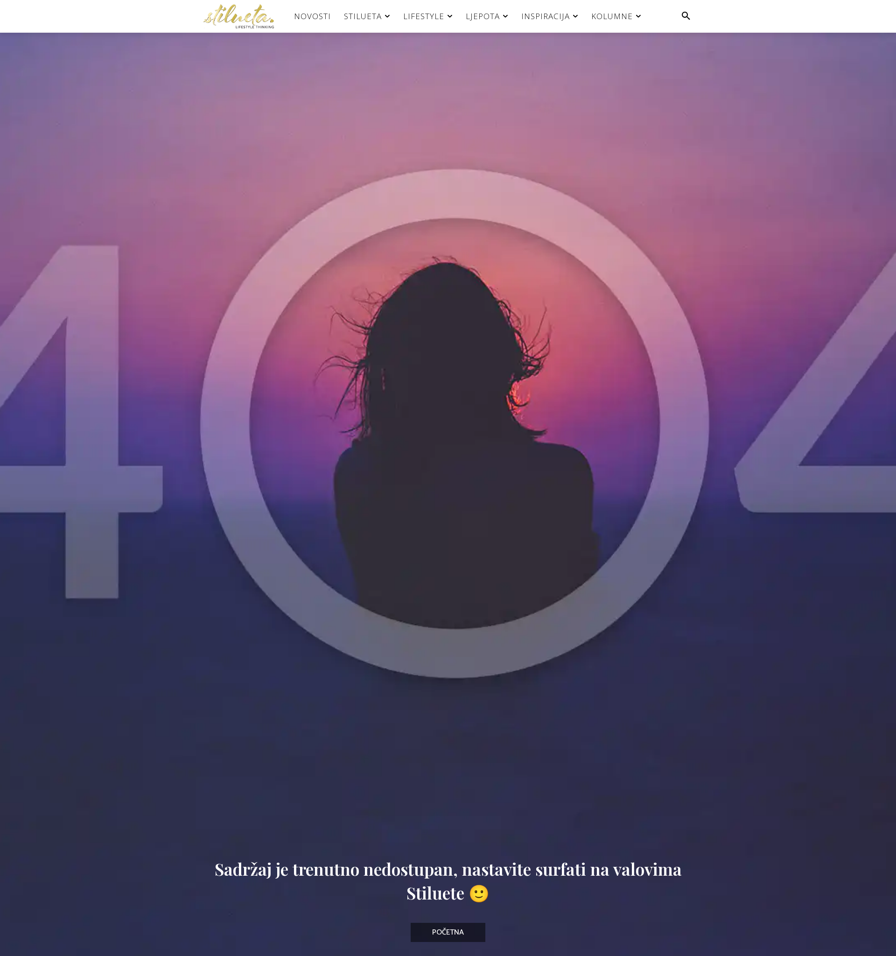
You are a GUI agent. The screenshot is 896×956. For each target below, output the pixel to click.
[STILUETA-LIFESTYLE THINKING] (243, 16)
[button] (686, 16)
